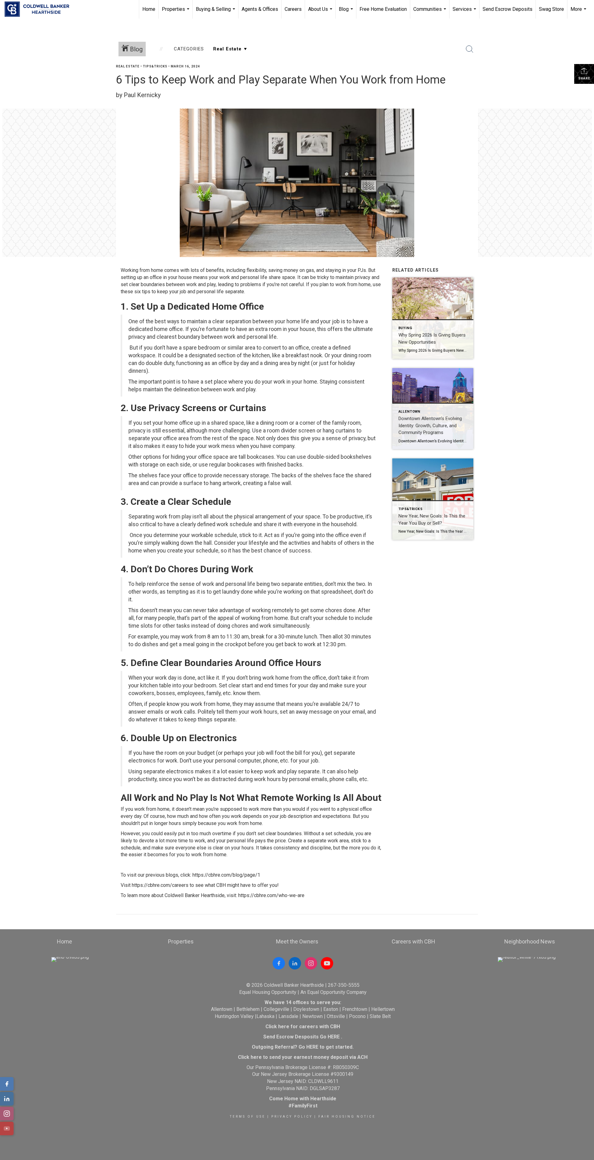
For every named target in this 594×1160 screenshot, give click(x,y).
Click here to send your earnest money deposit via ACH (303, 1057)
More (579, 12)
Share (584, 78)
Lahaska (265, 1016)
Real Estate (128, 66)
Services (465, 12)
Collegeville (276, 1009)
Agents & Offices (260, 9)
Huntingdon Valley (234, 1016)
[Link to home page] (40, 9)
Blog (347, 12)
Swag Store (551, 9)
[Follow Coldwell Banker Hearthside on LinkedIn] (295, 963)
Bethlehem (248, 1009)
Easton (330, 1009)
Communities (430, 12)
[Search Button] (469, 49)
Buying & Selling (216, 12)
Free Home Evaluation (383, 9)
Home (148, 9)
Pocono (357, 1016)
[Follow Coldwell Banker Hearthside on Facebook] (279, 963)
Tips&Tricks (155, 66)
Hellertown (383, 1009)
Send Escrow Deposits (507, 9)
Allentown (221, 1009)
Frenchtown (354, 1009)
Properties (176, 12)
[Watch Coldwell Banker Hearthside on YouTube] (327, 963)
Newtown (312, 1016)
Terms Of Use (247, 1116)
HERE (334, 1037)
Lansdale (288, 1016)
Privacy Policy (291, 1116)
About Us (321, 12)
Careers (293, 9)
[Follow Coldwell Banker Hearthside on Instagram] (311, 963)
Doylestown (306, 1009)
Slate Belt (380, 1016)
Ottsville (336, 1016)
